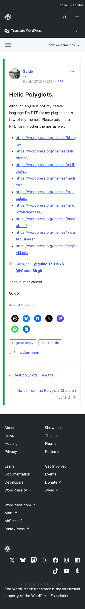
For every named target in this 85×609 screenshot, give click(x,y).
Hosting (11, 443)
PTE (34, 113)
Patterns (52, 451)
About (10, 427)
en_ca (23, 264)
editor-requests (22, 304)
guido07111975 (49, 264)
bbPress (14, 521)
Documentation (17, 474)
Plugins (50, 443)
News (9, 435)
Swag (52, 490)
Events (50, 474)
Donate (53, 482)
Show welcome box (60, 45)
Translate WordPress (26, 30)
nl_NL (60, 81)
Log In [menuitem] (62, 5)
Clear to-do (50, 343)
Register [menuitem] (76, 5)
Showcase (53, 427)
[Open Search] (64, 17)
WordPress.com (20, 505)
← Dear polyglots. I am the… (32, 375)
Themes (51, 435)
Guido (28, 71)
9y (24, 76)
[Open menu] (77, 17)
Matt (11, 513)
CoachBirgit (29, 270)
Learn (9, 466)
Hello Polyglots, (31, 94)
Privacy (11, 451)
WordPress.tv (18, 490)
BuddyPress (17, 529)
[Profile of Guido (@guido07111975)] (14, 74)
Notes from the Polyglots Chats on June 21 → (46, 393)
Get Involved (56, 466)
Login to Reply (22, 343)
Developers (14, 482)
